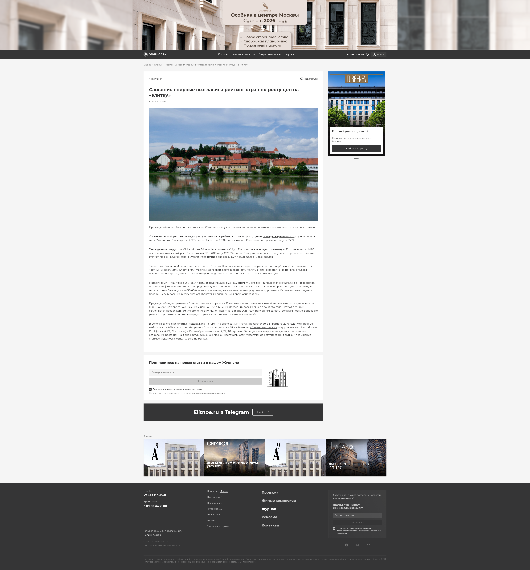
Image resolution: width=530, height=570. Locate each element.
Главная (147, 65)
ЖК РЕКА (212, 520)
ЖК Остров (213, 514)
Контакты (270, 525)
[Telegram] (346, 545)
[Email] (368, 545)
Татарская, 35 (214, 509)
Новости (168, 65)
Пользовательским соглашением (302, 559)
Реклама (269, 517)
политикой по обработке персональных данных (354, 529)
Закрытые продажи (270, 54)
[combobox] (224, 491)
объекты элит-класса (263, 327)
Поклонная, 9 (214, 503)
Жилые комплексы (244, 54)
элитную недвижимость (278, 236)
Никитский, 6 (214, 497)
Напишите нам (152, 535)
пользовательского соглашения (208, 393)
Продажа (223, 54)
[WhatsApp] (357, 545)
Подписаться (205, 381)
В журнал (156, 79)
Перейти (261, 412)
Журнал (290, 54)
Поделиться (311, 79)
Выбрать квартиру (356, 148)
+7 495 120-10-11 (155, 495)
